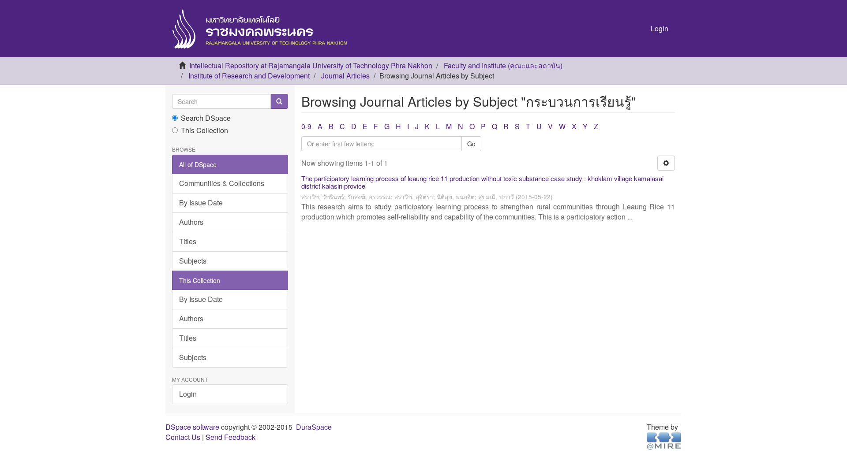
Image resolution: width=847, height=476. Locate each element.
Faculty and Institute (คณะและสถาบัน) (503, 65)
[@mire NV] (664, 440)
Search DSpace (206, 118)
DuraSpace (314, 427)
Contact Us (182, 437)
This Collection (204, 130)
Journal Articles (345, 76)
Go (471, 143)
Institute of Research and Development (249, 76)
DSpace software (192, 427)
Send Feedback (230, 437)
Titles (187, 241)
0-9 (306, 126)
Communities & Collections (221, 183)
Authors (191, 222)
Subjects (192, 261)
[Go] (279, 101)
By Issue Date (201, 202)
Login (188, 394)
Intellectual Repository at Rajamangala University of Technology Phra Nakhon (310, 65)
